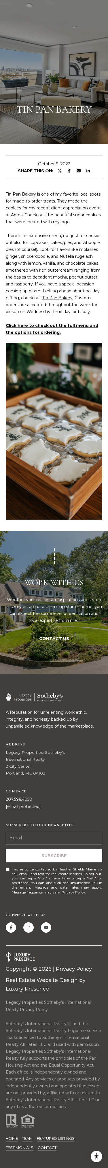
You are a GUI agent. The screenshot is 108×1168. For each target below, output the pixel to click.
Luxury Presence (27, 989)
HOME (12, 1138)
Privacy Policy (73, 892)
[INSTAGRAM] (28, 927)
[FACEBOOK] (11, 927)
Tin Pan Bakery (21, 194)
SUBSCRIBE (54, 855)
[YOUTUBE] (46, 927)
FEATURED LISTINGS (56, 1138)
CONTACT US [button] (54, 638)
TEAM (27, 1138)
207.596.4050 (19, 799)
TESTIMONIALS (19, 1147)
